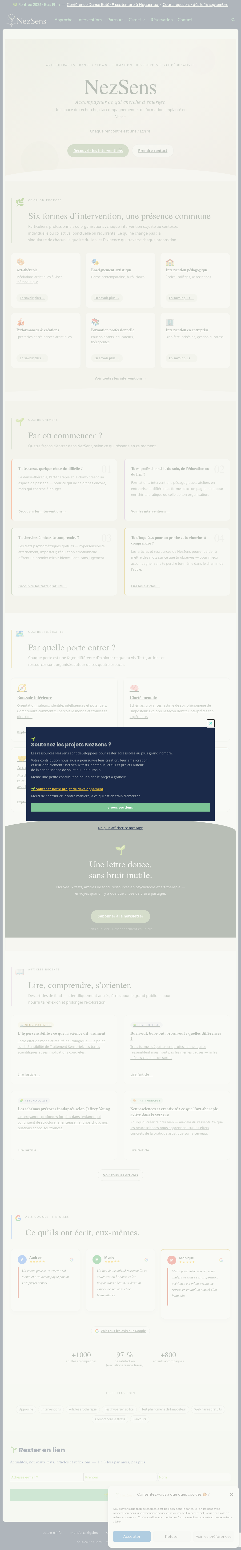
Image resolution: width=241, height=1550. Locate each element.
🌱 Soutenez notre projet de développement (67, 789)
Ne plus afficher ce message (120, 828)
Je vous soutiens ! (120, 807)
